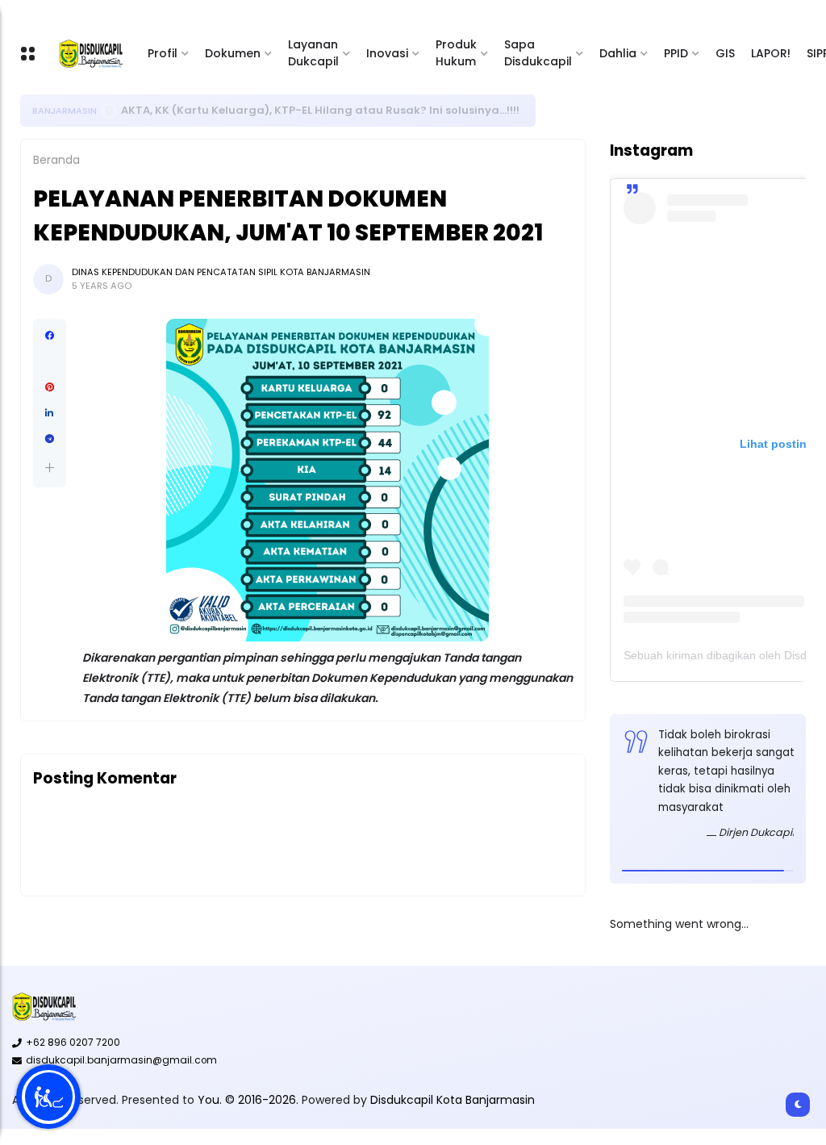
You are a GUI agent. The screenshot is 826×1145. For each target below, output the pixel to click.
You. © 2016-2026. (250, 1100)
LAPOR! (771, 53)
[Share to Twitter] (49, 361)
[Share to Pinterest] (49, 387)
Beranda (56, 160)
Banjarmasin (64, 110)
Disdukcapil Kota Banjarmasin (452, 1100)
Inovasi (387, 53)
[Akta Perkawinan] (109, 110)
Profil (162, 53)
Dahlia (617, 53)
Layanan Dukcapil (313, 52)
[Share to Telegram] (49, 439)
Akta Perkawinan (169, 110)
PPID (676, 53)
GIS (725, 53)
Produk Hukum (456, 52)
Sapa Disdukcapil (538, 52)
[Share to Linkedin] (49, 413)
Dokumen (233, 53)
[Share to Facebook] (49, 336)
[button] (49, 467)
